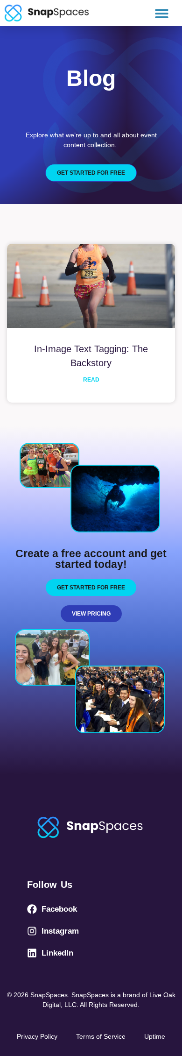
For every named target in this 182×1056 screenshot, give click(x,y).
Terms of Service (101, 1036)
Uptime (154, 1036)
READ (91, 379)
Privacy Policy (37, 1036)
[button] (162, 13)
